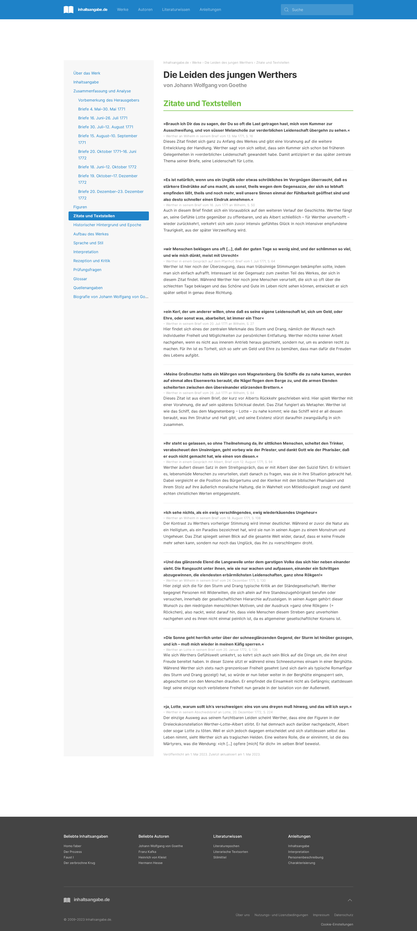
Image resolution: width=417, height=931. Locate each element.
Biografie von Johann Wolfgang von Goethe (113, 296)
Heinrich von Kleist (153, 857)
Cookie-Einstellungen (337, 924)
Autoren (145, 9)
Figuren (80, 206)
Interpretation (85, 251)
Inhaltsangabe (86, 82)
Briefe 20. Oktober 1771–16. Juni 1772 (107, 154)
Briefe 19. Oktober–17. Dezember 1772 (108, 179)
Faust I (69, 857)
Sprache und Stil (88, 242)
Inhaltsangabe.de (176, 62)
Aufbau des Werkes (91, 233)
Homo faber (72, 846)
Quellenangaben (88, 287)
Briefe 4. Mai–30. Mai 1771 (101, 109)
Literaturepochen (226, 846)
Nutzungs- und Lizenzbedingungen (281, 915)
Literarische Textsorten (230, 851)
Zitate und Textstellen (94, 215)
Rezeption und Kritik (91, 260)
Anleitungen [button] (210, 9)
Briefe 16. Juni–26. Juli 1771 (102, 118)
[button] (350, 900)
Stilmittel (219, 857)
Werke (122, 9)
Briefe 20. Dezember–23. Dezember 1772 (111, 194)
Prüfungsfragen (87, 269)
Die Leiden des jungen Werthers (229, 62)
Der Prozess (73, 851)
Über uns (243, 915)
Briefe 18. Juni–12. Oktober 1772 (107, 166)
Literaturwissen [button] (176, 9)
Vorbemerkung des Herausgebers (108, 100)
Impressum (321, 915)
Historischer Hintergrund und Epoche (107, 224)
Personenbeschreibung (305, 857)
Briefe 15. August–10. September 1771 (107, 139)
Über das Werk (86, 73)
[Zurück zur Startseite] (85, 9)
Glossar (80, 278)
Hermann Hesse (151, 863)
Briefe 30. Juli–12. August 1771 (105, 126)
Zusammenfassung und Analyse (102, 90)
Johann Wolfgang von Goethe (161, 846)
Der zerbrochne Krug (79, 863)
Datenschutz (343, 915)
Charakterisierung (301, 863)
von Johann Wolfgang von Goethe (205, 85)
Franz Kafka (147, 851)
